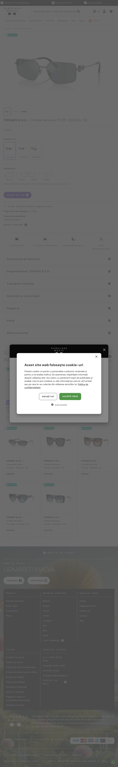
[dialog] (59, 383)
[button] (59, 404)
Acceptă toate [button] (70, 396)
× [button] (96, 357)
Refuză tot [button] (48, 396)
